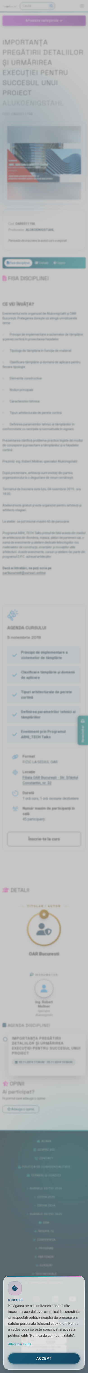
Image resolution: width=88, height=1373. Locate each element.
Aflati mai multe (19, 1344)
